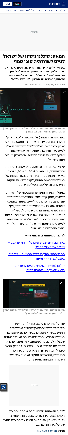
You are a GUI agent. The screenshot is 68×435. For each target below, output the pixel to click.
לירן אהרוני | (47, 84)
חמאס (53, 431)
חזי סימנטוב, (59, 84)
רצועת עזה (43, 431)
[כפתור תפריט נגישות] (3, 386)
